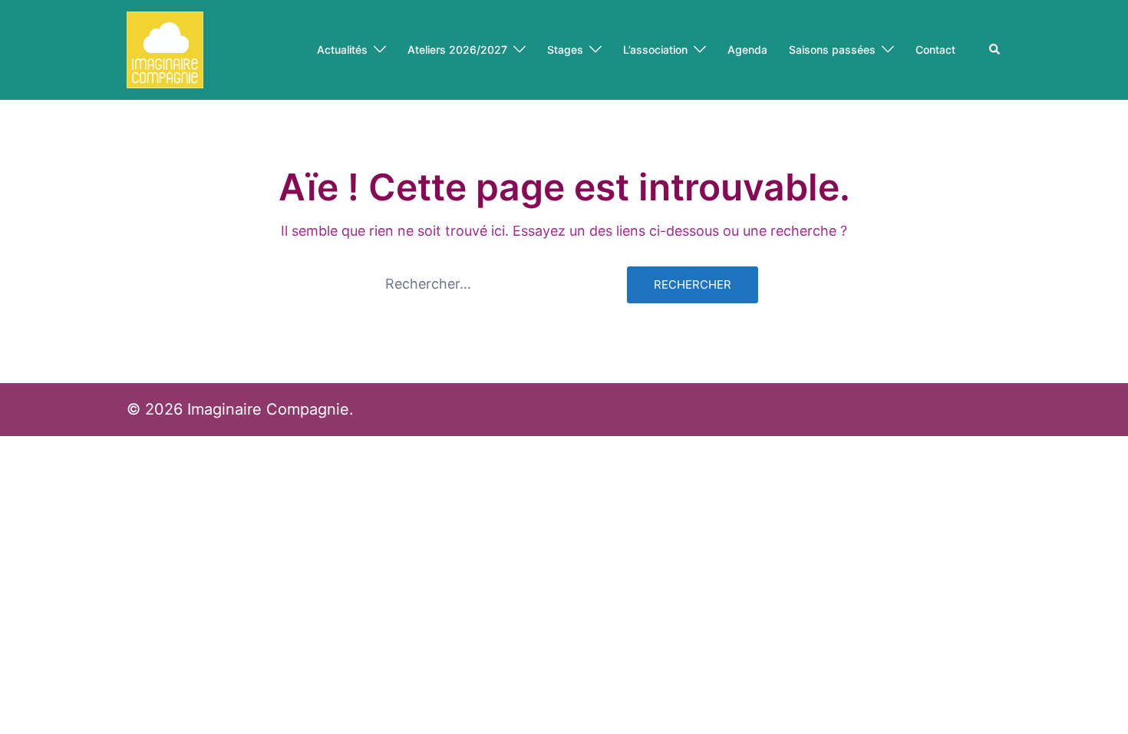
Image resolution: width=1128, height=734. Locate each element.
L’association (655, 49)
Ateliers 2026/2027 (457, 49)
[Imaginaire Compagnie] (165, 49)
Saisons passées (832, 49)
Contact (935, 49)
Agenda (747, 49)
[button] (995, 50)
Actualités (342, 49)
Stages (565, 49)
